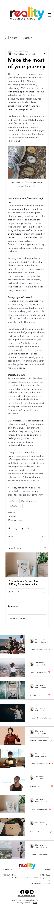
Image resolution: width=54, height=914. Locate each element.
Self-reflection (15, 506)
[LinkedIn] (32, 892)
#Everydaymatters (28, 501)
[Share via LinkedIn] (22, 528)
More (26, 38)
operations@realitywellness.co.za (16, 878)
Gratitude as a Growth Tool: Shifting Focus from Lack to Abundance (24, 583)
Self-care (13, 501)
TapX (35, 902)
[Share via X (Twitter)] (15, 528)
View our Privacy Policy (27, 895)
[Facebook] (22, 892)
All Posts (11, 38)
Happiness (12, 516)
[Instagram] (27, 892)
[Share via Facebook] (9, 528)
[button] (49, 14)
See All (43, 547)
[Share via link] (28, 528)
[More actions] (44, 52)
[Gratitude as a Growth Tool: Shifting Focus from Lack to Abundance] (27, 564)
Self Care (11, 512)
